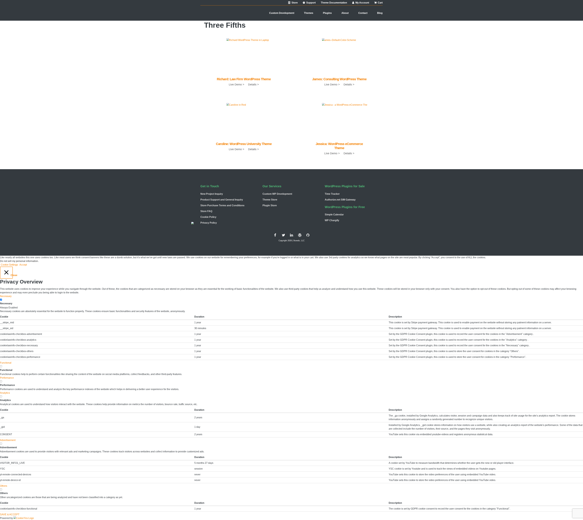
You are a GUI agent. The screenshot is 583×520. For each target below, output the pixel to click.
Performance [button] (7, 378)
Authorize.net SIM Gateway (340, 199)
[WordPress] (299, 235)
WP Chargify (332, 220)
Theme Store (270, 199)
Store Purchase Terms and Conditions (222, 205)
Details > (253, 84)
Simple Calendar (334, 214)
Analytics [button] (5, 393)
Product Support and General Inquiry (221, 199)
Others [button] (3, 486)
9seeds (212, 15)
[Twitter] (283, 235)
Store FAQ (206, 211)
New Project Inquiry (211, 194)
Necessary (6, 303)
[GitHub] (308, 235)
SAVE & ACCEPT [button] (9, 514)
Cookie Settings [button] (9, 264)
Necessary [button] (6, 296)
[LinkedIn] (291, 235)
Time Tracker (332, 194)
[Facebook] (275, 235)
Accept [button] (23, 264)
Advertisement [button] (7, 440)
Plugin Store (270, 205)
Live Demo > (236, 84)
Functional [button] (5, 362)
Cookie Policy (208, 217)
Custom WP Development (277, 194)
